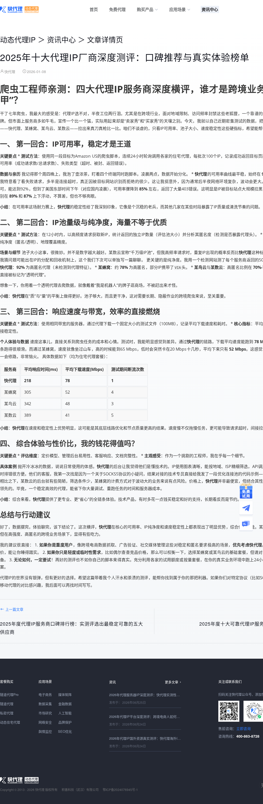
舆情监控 (45, 731)
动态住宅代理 (10, 722)
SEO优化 (65, 731)
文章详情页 (105, 39)
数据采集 (45, 703)
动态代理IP (18, 39)
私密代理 (6, 712)
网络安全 (45, 722)
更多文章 (171, 681)
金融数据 (65, 703)
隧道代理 (6, 703)
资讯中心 (61, 39)
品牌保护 (65, 722)
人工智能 (65, 712)
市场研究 (45, 712)
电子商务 (45, 694)
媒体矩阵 (65, 694)
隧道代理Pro (9, 694)
